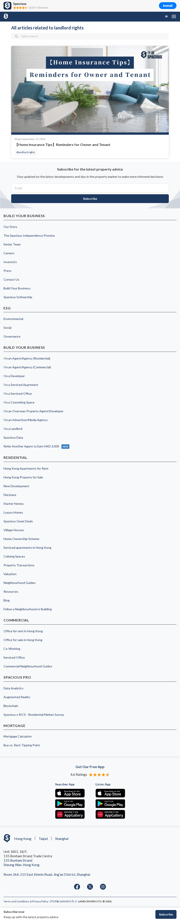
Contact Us (11, 279)
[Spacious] (14, 16)
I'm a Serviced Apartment (21, 385)
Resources (11, 591)
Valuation (10, 574)
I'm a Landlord (13, 429)
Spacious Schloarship (18, 297)
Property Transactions (19, 565)
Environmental (13, 319)
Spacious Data (13, 437)
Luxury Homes (13, 512)
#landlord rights (25, 152)
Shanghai (61, 838)
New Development (16, 486)
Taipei (43, 838)
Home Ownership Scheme (21, 539)
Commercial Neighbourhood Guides (28, 666)
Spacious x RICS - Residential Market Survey (34, 714)
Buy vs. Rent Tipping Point (22, 745)
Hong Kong (22, 838)
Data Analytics (13, 688)
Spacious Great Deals (18, 521)
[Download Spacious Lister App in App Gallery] (110, 814)
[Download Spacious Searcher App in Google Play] (70, 803)
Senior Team (12, 244)
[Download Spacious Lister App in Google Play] (110, 803)
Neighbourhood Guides (20, 583)
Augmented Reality (17, 697)
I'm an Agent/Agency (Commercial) (27, 367)
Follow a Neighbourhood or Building (28, 609)
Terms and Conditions (17, 901)
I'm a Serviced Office (18, 393)
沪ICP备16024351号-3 (63, 901)
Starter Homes (14, 503)
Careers (9, 253)
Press (7, 270)
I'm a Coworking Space (19, 402)
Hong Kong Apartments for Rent (26, 468)
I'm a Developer (14, 376)
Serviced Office (14, 657)
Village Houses (14, 530)
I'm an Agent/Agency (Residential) (27, 358)
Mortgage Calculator (18, 736)
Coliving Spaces (14, 556)
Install (168, 6)
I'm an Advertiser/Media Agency (26, 420)
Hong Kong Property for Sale (23, 477)
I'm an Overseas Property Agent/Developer (33, 411)
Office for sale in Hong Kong (23, 640)
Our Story (10, 227)
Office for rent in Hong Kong (23, 631)
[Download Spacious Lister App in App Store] (110, 793)
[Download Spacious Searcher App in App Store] (70, 793)
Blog (7, 600)
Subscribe (166, 914)
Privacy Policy (40, 901)
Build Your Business (17, 288)
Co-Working (12, 648)
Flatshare (10, 495)
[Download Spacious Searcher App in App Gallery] (70, 814)
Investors (10, 262)
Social (7, 327)
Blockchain (11, 706)
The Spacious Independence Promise (29, 235)
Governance (12, 336)
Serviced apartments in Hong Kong (27, 547)
